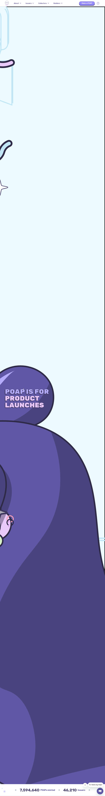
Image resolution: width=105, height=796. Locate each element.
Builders (57, 3)
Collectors (42, 3)
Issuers (29, 3)
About (16, 3)
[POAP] (7, 3)
